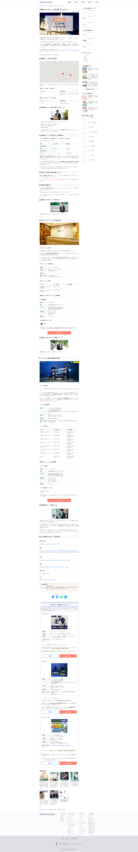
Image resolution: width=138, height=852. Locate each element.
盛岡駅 (47, 544)
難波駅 (44, 567)
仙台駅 (51, 544)
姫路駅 (63, 567)
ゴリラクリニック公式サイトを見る (68, 763)
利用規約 (67, 838)
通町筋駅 (51, 579)
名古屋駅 (58, 560)
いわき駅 (58, 544)
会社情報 (62, 838)
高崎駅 (48, 550)
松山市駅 (48, 573)
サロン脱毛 (62, 815)
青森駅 (44, 544)
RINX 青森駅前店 (51, 302)
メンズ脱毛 (96, 2)
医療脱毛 (69, 2)
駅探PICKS (42, 5)
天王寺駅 (55, 567)
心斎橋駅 (51, 567)
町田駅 (62, 552)
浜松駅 (54, 560)
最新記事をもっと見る (90, 89)
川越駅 (52, 550)
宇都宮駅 (44, 550)
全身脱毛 (83, 2)
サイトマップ (91, 815)
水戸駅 (41, 550)
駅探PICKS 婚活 (91, 832)
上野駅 (47, 552)
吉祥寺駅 (55, 552)
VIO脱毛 (89, 2)
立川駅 (58, 552)
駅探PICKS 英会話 (91, 825)
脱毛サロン (76, 2)
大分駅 (55, 579)
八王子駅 (66, 552)
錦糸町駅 (50, 552)
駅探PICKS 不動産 (91, 823)
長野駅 (47, 560)
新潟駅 (41, 560)
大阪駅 (47, 567)
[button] (70, 75)
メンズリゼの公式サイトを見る (59, 500)
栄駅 (62, 560)
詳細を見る (50, 656)
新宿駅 (71, 550)
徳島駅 (44, 573)
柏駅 (65, 550)
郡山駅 (54, 544)
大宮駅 (55, 550)
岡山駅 (41, 573)
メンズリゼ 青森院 (51, 468)
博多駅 (41, 579)
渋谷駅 (75, 550)
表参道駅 (43, 552)
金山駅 (64, 560)
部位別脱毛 (62, 819)
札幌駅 (41, 544)
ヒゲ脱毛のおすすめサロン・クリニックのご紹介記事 (64, 50)
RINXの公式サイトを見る (59, 333)
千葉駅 (58, 550)
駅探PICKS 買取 (91, 829)
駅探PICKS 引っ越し (92, 827)
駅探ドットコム (91, 817)
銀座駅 (68, 550)
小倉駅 (47, 579)
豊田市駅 (68, 560)
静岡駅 (51, 560)
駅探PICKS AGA (91, 819)
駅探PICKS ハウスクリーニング (93, 830)
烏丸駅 (41, 567)
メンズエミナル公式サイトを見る (68, 656)
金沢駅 (44, 560)
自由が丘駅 (71, 552)
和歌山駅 (67, 567)
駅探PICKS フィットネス (92, 821)
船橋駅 (62, 550)
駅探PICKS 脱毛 (47, 5)
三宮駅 (59, 567)
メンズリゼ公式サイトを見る (68, 712)
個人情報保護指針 (74, 838)
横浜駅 (75, 552)
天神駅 (44, 579)
